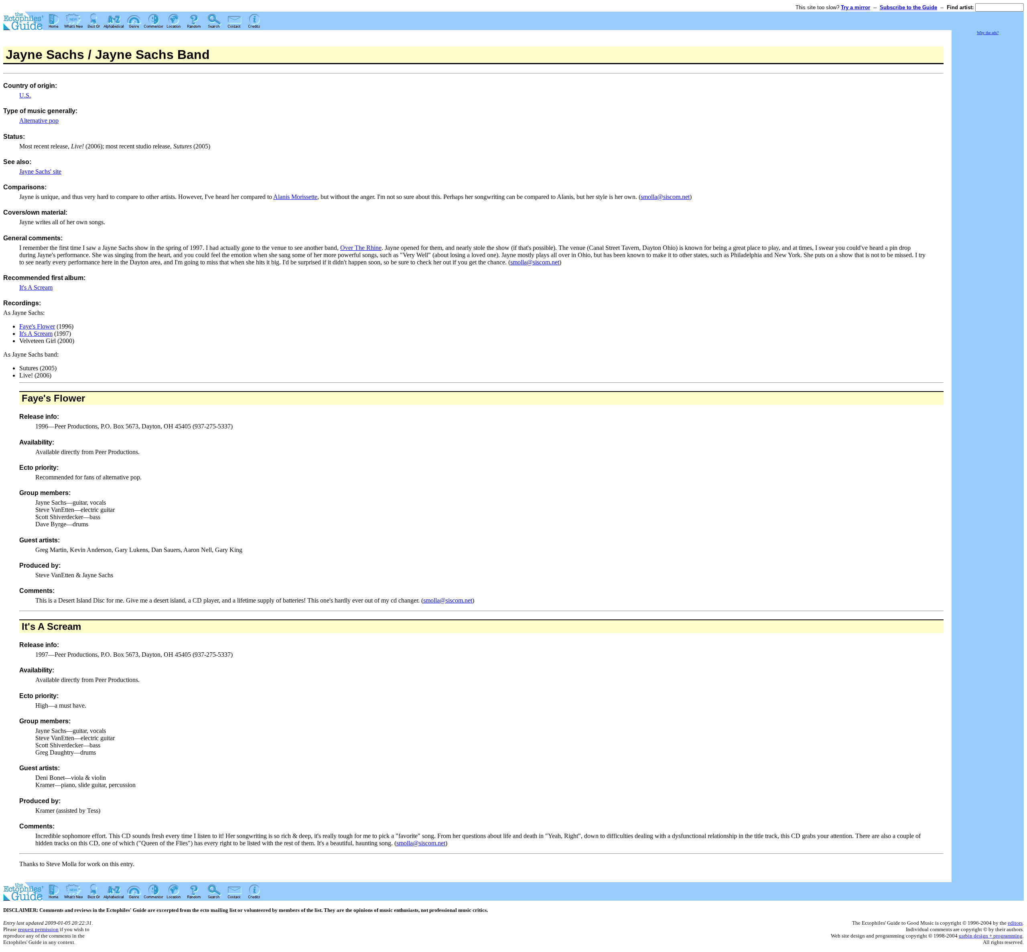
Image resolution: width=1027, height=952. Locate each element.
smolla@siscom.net (665, 196)
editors (1015, 923)
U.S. (25, 95)
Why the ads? (988, 32)
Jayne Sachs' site (40, 171)
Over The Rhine (361, 247)
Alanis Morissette (295, 196)
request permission (38, 929)
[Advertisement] (988, 156)
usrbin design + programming (991, 936)
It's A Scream (36, 287)
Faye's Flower (37, 326)
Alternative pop (39, 120)
